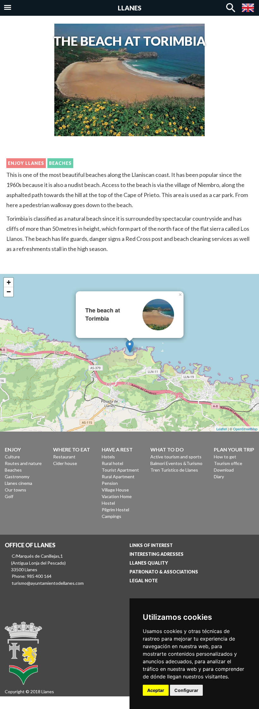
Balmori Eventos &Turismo (176, 463)
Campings (111, 516)
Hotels (108, 456)
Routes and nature (23, 463)
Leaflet (221, 428)
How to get (225, 456)
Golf (9, 496)
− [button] (9, 292)
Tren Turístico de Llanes (174, 470)
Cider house (65, 463)
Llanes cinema (18, 483)
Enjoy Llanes (26, 163)
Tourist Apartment (120, 470)
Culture (12, 456)
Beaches (60, 163)
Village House (115, 489)
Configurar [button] (186, 690)
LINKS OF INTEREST (151, 545)
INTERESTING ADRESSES (157, 554)
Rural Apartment (118, 476)
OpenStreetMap (245, 428)
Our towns (15, 489)
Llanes (130, 8)
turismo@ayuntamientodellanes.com (48, 583)
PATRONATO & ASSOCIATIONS (164, 571)
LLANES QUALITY (149, 563)
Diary (219, 476)
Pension (110, 483)
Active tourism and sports (176, 456)
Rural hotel (112, 463)
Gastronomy (17, 476)
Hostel (108, 503)
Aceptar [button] (155, 690)
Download (224, 470)
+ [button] (9, 282)
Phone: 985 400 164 (31, 576)
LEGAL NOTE (144, 580)
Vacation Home (117, 496)
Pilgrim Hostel (115, 509)
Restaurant (64, 456)
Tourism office (228, 463)
